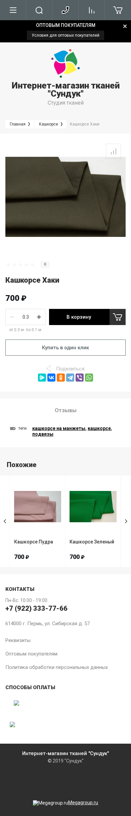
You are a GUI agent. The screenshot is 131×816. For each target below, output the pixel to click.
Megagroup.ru (83, 802)
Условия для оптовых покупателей (65, 35)
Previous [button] (5, 521)
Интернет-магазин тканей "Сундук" (66, 89)
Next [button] (126, 521)
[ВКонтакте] (51, 378)
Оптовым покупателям (31, 654)
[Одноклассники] (61, 378)
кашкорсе (99, 428)
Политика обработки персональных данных (56, 667)
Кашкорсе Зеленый (92, 541)
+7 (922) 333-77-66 (36, 608)
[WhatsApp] (89, 378)
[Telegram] (70, 378)
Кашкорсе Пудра (33, 541)
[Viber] (80, 378)
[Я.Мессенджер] (42, 378)
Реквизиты (18, 640)
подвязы (42, 434)
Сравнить (113, 151)
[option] (65, 31)
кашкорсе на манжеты (58, 428)
